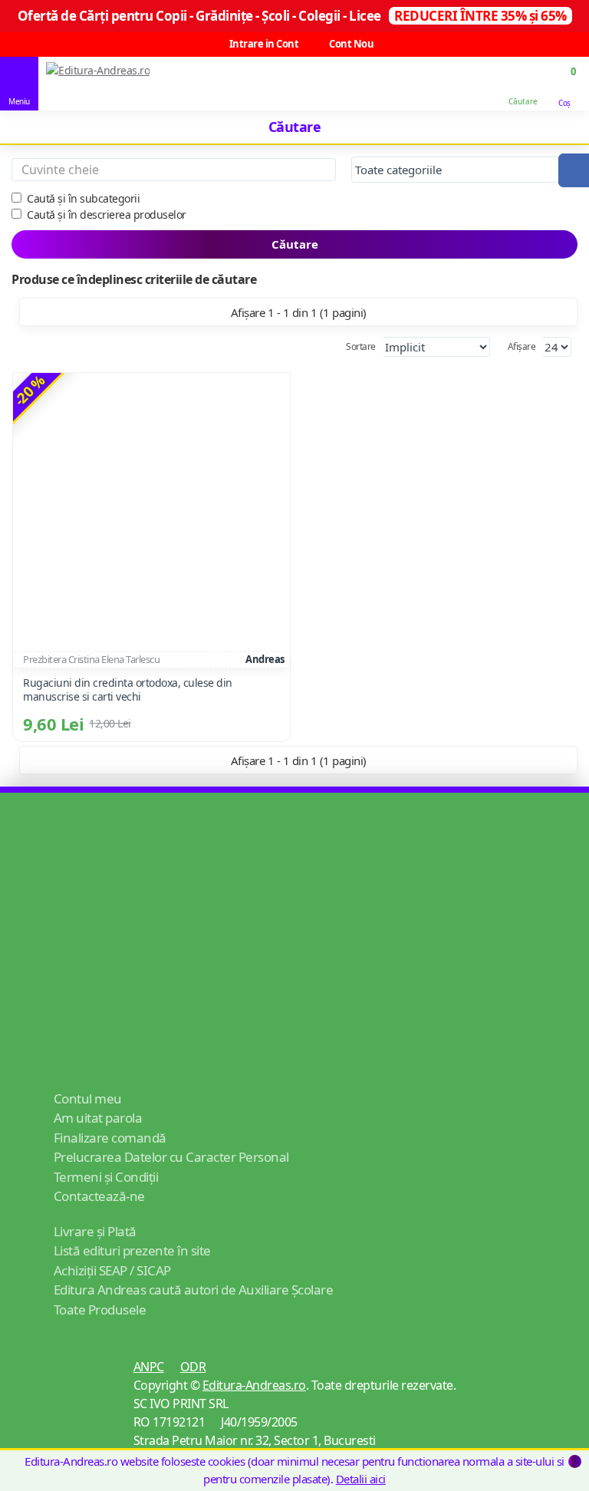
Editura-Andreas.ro (254, 1385)
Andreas (265, 659)
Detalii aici (361, 1478)
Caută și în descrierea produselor (106, 214)
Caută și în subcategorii (83, 198)
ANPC (148, 1366)
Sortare (361, 346)
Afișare (522, 346)
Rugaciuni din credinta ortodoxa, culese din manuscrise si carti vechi (127, 690)
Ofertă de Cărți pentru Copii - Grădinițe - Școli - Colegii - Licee (292, 16)
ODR (193, 1366)
